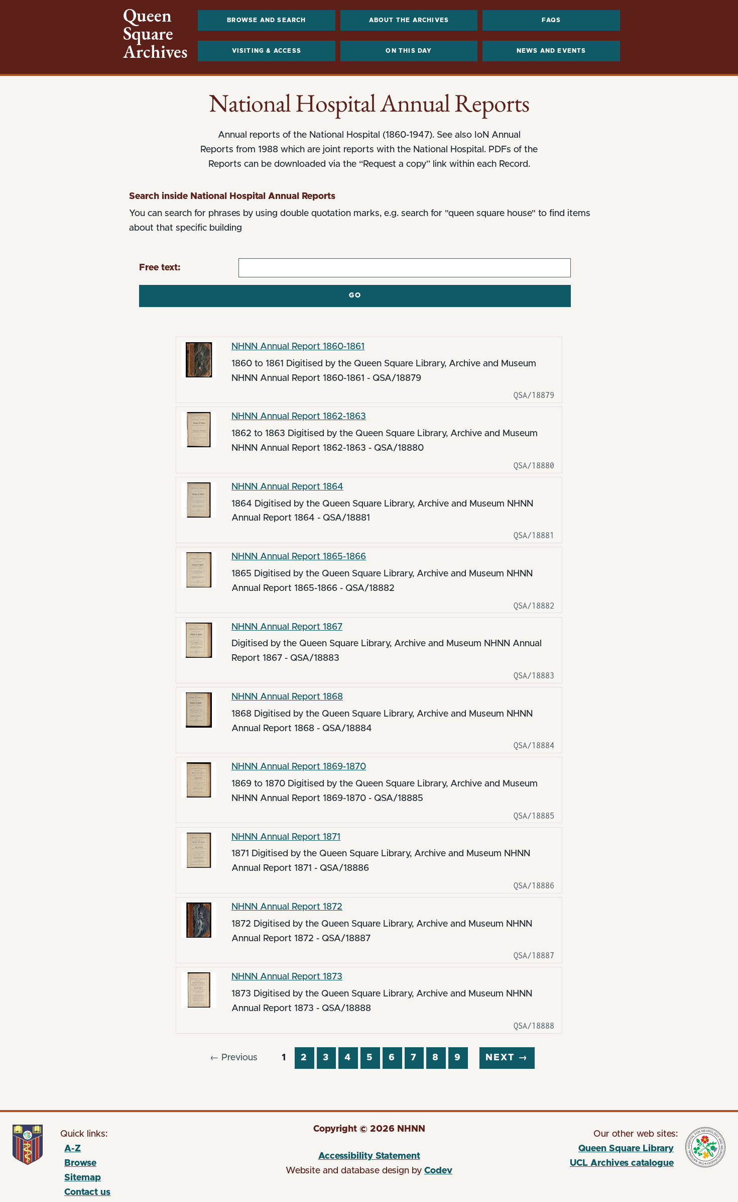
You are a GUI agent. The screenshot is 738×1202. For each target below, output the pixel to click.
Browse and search (266, 20)
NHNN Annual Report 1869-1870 (298, 766)
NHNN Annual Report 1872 (286, 907)
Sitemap (82, 1177)
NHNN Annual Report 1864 (287, 486)
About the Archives (409, 20)
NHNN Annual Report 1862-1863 (298, 416)
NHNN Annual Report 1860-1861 (297, 346)
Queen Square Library (583, 1150)
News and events (551, 51)
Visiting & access (266, 51)
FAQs (551, 20)
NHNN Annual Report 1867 (286, 627)
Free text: (160, 267)
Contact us (87, 1192)
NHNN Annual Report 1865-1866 (298, 556)
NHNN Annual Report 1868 (287, 697)
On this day (409, 51)
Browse (80, 1163)
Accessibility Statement (369, 1156)
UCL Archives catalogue (583, 1165)
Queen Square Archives (155, 34)
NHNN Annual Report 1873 (286, 976)
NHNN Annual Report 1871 (285, 837)
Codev (438, 1170)
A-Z (72, 1148)
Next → (506, 1057)
